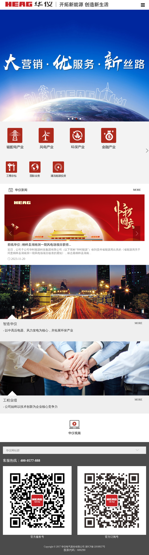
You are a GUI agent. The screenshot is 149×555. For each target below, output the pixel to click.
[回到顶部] (144, 550)
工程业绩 (10, 400)
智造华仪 (10, 324)
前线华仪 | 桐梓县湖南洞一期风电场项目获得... (39, 244)
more (137, 189)
